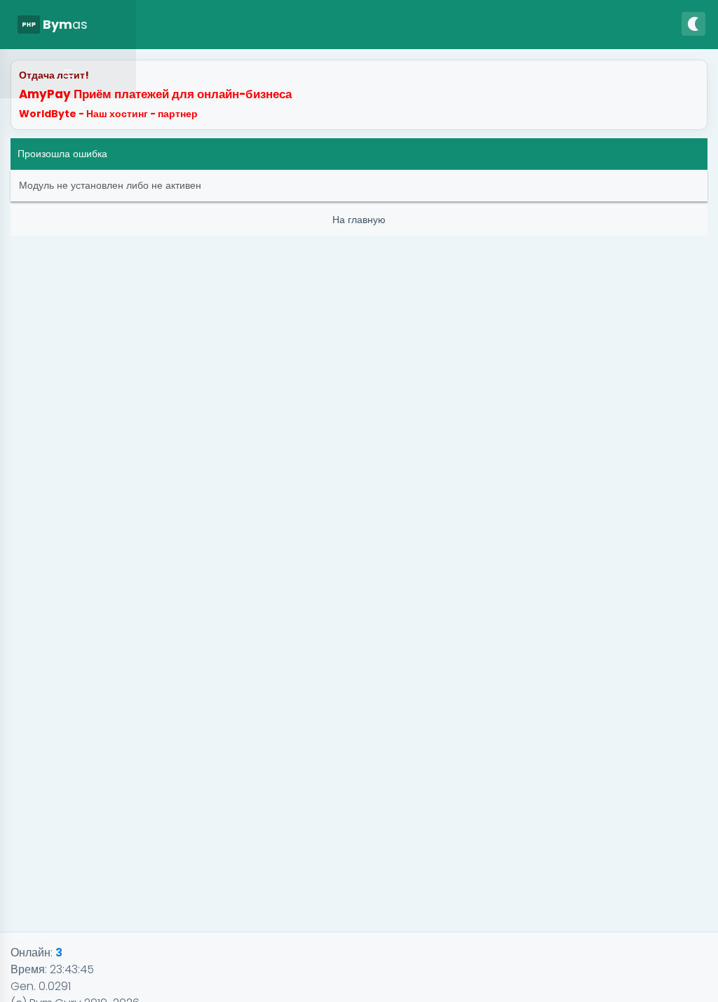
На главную (359, 220)
